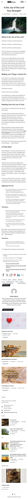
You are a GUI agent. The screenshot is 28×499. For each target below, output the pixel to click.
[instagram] (15, 494)
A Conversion (13, 420)
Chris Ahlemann (15, 421)
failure (21, 281)
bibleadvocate (14, 430)
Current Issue (5, 485)
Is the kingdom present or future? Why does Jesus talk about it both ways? (18, 456)
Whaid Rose (5, 361)
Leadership (14, 279)
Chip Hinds (13, 447)
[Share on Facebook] (3, 275)
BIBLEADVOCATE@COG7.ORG (10, 412)
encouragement (10, 281)
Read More (5, 337)
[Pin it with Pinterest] (14, 275)
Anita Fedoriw (7, 14)
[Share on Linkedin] (18, 275)
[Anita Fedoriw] (14, 291)
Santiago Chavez (7, 333)
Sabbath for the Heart (7, 331)
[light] (22, 2)
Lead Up (9, 279)
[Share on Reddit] (11, 275)
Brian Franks (6, 388)
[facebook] (13, 494)
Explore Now (5, 489)
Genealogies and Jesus (8, 386)
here (6, 255)
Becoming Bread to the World (9, 359)
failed (17, 281)
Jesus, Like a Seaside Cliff (16, 429)
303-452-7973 (7, 410)
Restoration (20, 279)
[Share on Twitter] (7, 275)
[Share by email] (22, 275)
